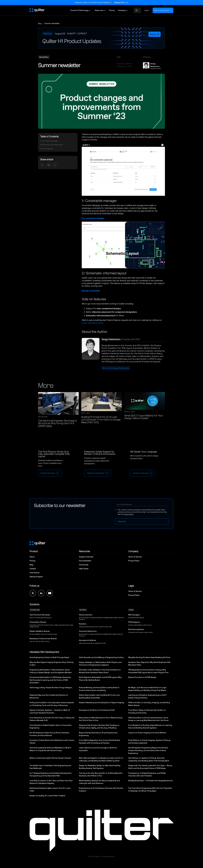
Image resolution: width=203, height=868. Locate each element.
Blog (40, 23)
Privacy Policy (128, 514)
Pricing (112, 10)
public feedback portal (92, 323)
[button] (80, 10)
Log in (146, 10)
